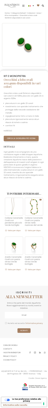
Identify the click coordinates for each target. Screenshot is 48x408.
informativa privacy (34, 323)
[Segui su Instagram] (35, 353)
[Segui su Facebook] (30, 353)
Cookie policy (9, 360)
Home (7, 13)
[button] (13, 230)
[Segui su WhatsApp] (45, 353)
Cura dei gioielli (10, 345)
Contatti (7, 349)
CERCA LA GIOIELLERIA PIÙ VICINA (21, 138)
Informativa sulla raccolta (15, 405)
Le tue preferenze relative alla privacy (26, 400)
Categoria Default (18, 13)
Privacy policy (10, 356)
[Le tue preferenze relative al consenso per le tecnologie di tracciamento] (43, 403)
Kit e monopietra (11, 15)
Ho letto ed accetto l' (25, 323)
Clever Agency (41, 378)
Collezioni (31, 13)
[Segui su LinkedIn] (40, 353)
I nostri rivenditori (12, 353)
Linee (39, 13)
